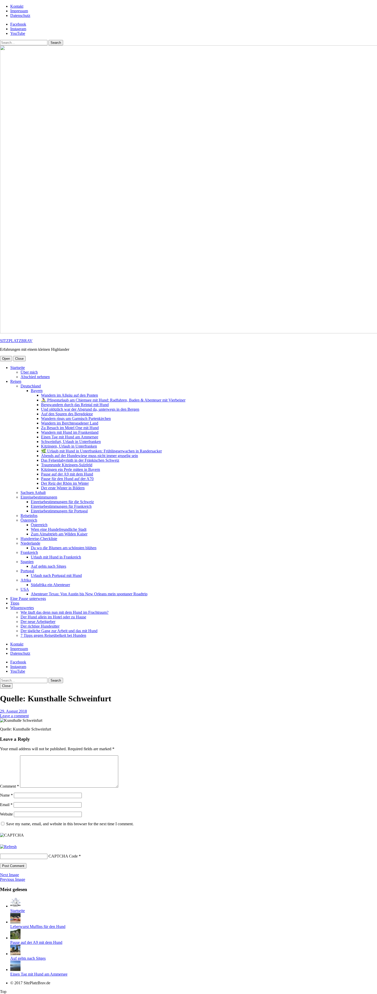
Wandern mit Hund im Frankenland (69, 432)
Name (6, 795)
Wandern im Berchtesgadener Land (69, 423)
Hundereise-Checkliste (39, 538)
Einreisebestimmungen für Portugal (59, 511)
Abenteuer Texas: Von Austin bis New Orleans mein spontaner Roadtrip (89, 594)
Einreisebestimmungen (39, 497)
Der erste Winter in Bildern (63, 488)
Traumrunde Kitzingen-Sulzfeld (66, 465)
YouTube (17, 33)
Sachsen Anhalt (33, 492)
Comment (9, 786)
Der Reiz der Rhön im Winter (65, 483)
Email (6, 804)
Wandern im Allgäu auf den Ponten (69, 395)
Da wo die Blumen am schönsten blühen (63, 548)
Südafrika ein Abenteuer (50, 585)
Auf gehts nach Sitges (48, 566)
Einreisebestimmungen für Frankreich (61, 506)
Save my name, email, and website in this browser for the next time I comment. (70, 824)
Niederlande (30, 543)
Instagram (18, 29)
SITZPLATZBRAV (16, 341)
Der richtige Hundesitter (40, 626)
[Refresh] (8, 846)
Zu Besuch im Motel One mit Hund (70, 428)
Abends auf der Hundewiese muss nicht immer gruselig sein (89, 455)
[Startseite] (15, 906)
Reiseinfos (29, 515)
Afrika (26, 580)
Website (6, 814)
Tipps (14, 603)
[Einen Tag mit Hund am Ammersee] (15, 969)
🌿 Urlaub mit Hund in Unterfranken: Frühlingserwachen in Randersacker (101, 451)
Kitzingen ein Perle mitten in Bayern (70, 469)
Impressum (19, 11)
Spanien (27, 561)
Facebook (18, 24)
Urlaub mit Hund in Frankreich (56, 557)
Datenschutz (20, 15)
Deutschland (31, 386)
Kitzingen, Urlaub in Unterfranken (69, 446)
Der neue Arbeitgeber (38, 621)
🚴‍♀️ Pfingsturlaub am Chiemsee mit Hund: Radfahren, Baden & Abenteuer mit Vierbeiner (113, 400)
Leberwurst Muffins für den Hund (37, 926)
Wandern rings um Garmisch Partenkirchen (76, 418)
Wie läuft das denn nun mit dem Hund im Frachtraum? (64, 612)
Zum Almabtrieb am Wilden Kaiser (59, 534)
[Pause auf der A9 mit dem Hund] (15, 938)
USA (25, 589)
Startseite (17, 367)
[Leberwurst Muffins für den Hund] (15, 922)
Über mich (29, 372)
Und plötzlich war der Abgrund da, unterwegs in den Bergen (90, 409)
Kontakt (16, 6)
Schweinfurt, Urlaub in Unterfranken (71, 441)
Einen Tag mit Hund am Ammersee (69, 437)
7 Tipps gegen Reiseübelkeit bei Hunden (53, 635)
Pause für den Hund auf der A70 (67, 479)
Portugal (27, 571)
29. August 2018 (13, 711)
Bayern (37, 390)
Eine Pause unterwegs (28, 598)
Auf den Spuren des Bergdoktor (67, 414)
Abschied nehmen (35, 377)
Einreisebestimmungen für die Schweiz (62, 502)
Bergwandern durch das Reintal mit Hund (75, 405)
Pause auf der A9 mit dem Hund (67, 474)
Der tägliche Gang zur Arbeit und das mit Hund (59, 631)
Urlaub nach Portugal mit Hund (56, 575)
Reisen (15, 381)
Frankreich (29, 552)
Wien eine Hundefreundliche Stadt (58, 529)
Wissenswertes (22, 608)
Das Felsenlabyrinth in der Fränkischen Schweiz (80, 460)
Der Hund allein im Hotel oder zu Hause (53, 617)
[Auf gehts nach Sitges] (15, 953)
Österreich (29, 520)
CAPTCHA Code (63, 856)
